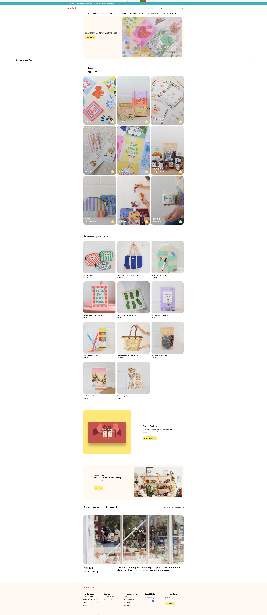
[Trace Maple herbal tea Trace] (168, 338)
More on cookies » (150, 1)
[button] (86, 42)
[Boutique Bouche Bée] (73, 8)
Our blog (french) (129, 599)
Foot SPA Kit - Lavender (160, 315)
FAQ (125, 601)
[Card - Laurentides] (99, 378)
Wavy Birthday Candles (91, 355)
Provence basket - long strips (127, 355)
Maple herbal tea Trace (159, 355)
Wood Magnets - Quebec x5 (126, 396)
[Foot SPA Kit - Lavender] (168, 297)
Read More (89, 37)
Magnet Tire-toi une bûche (92, 315)
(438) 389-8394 (108, 599)
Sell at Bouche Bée (129, 605)
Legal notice (127, 607)
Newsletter (127, 602)
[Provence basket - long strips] (133, 338)
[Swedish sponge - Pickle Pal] (133, 297)
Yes (141, 1)
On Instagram (166, 507)
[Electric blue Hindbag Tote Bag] (133, 257)
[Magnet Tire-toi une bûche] (99, 297)
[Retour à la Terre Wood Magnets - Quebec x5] (133, 378)
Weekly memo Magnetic (160, 275)
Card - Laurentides (90, 396)
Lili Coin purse (88, 275)
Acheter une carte (149, 438)
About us (126, 598)
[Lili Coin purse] (99, 257)
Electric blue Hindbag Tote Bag (128, 275)
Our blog (180, 8)
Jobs (125, 596)
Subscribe (97, 488)
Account (197, 8)
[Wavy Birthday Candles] (99, 338)
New (89, 13)
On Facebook (177, 507)
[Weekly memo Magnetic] (168, 257)
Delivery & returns (129, 604)
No (144, 1)
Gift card (186, 8)
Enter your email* (98, 480)
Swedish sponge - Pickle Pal (127, 315)
